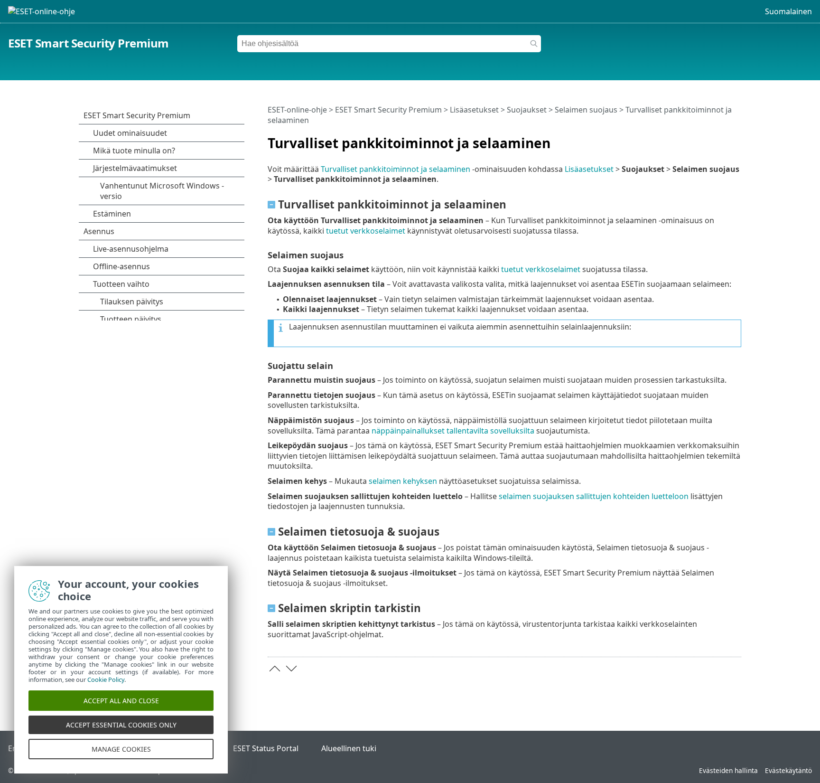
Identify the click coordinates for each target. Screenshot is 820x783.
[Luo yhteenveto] (736, 139)
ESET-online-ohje (297, 109)
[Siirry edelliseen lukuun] (275, 668)
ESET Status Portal (265, 748)
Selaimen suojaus (586, 109)
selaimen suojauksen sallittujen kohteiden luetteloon (594, 496)
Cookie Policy (105, 679)
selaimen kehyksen (403, 481)
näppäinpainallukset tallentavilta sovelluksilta (453, 430)
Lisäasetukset (474, 109)
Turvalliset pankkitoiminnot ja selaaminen (395, 169)
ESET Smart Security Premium (88, 43)
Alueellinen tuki (348, 748)
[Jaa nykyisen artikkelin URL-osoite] (707, 139)
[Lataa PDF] (722, 139)
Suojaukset (527, 109)
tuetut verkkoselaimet (365, 231)
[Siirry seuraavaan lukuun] (291, 668)
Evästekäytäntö (788, 770)
